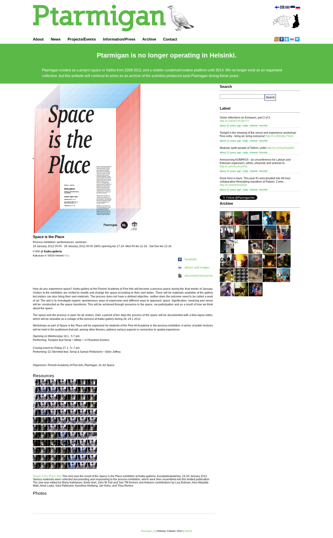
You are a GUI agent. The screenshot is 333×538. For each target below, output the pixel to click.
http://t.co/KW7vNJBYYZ (234, 121)
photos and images (197, 267)
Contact (170, 39)
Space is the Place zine (47, 476)
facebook (191, 259)
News (55, 39)
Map (67, 255)
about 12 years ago (230, 125)
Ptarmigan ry (148, 531)
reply (245, 125)
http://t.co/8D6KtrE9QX (233, 185)
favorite (263, 125)
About (38, 39)
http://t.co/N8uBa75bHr (280, 136)
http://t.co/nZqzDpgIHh (280, 148)
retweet (254, 125)
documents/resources (199, 275)
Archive (149, 39)
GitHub (188, 531)
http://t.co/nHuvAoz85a (233, 166)
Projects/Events (82, 39)
